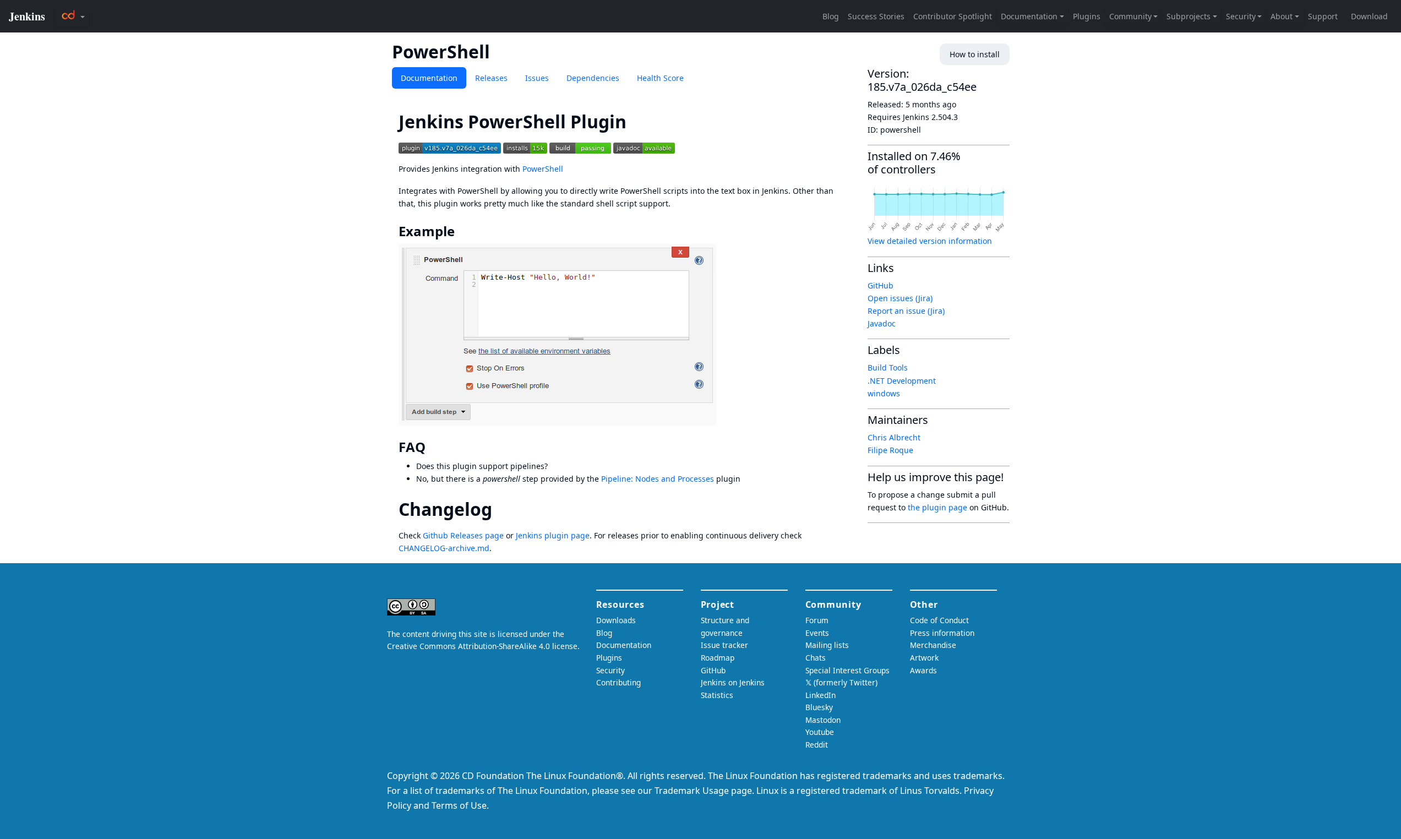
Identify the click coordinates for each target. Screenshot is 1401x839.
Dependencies (592, 78)
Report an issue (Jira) (906, 311)
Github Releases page (463, 535)
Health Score (660, 78)
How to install (975, 54)
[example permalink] (462, 231)
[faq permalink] (433, 447)
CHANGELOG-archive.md (444, 548)
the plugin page (937, 507)
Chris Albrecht (894, 437)
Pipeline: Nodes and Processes (657, 478)
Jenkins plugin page (553, 535)
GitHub (880, 285)
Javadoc (882, 323)
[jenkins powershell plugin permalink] (636, 121)
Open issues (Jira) (900, 298)
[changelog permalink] (502, 509)
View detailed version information (930, 241)
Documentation (429, 78)
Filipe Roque (890, 450)
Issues (537, 78)
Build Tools (888, 367)
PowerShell (542, 169)
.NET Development (902, 380)
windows (884, 393)
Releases (491, 78)
